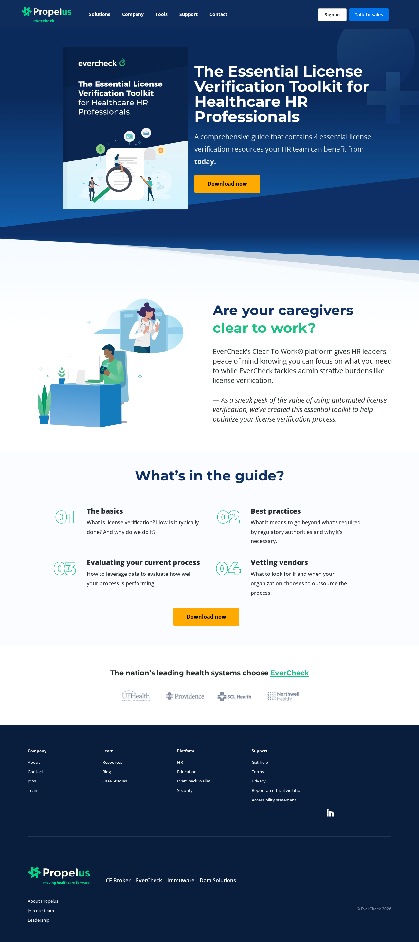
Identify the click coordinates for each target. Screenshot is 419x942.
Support (188, 14)
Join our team (41, 911)
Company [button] (133, 14)
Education (187, 772)
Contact (218, 14)
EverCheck (289, 673)
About (34, 762)
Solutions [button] (99, 14)
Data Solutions (218, 880)
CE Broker (118, 880)
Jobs (32, 781)
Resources (112, 762)
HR (180, 762)
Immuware (180, 880)
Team (33, 790)
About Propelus (43, 901)
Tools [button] (161, 14)
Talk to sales (369, 14)
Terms (258, 772)
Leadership (38, 920)
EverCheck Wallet (193, 781)
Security (185, 790)
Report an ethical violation (277, 790)
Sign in (332, 14)
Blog (106, 772)
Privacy (259, 781)
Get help (260, 762)
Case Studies (114, 781)
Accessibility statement (274, 800)
